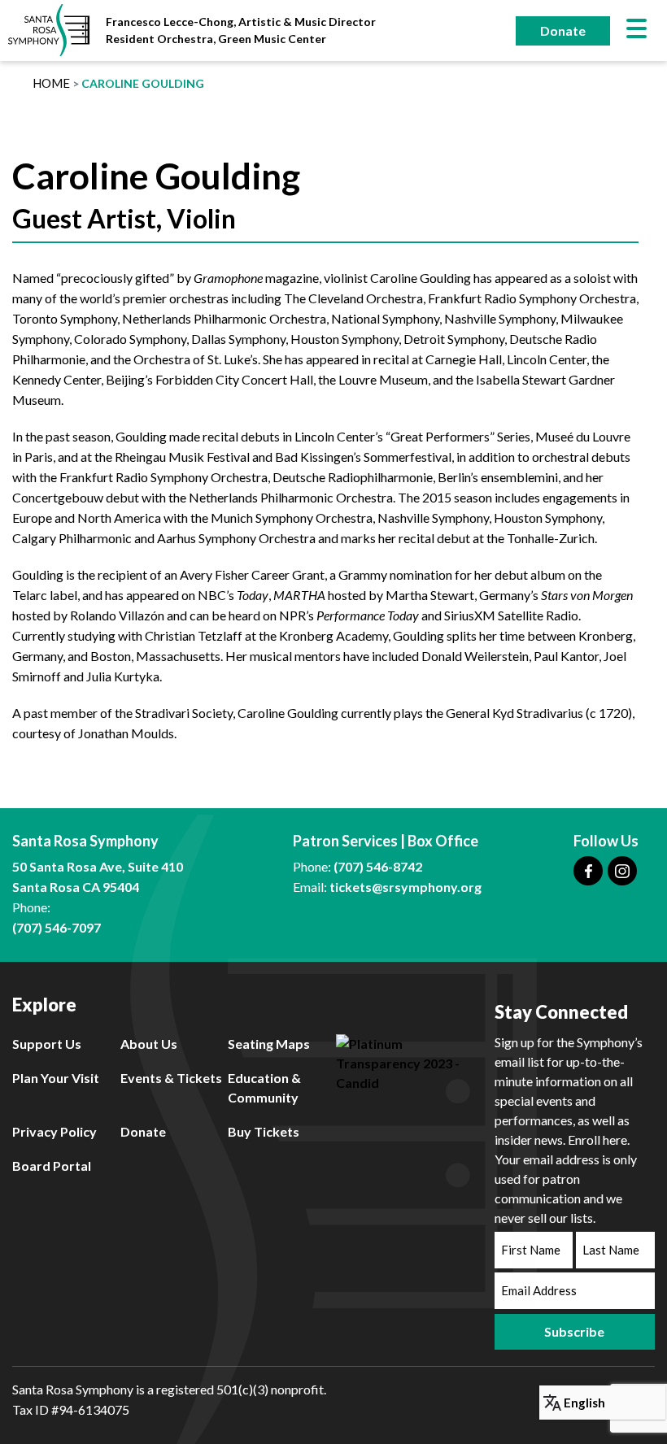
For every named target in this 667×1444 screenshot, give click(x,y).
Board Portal (51, 1165)
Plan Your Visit (55, 1077)
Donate (563, 30)
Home (51, 83)
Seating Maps (269, 1043)
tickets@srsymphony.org (405, 886)
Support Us (46, 1043)
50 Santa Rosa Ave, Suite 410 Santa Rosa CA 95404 (97, 876)
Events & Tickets (171, 1077)
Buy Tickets (263, 1131)
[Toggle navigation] (636, 30)
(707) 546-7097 (56, 927)
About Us (148, 1043)
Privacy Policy (54, 1131)
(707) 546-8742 (378, 866)
